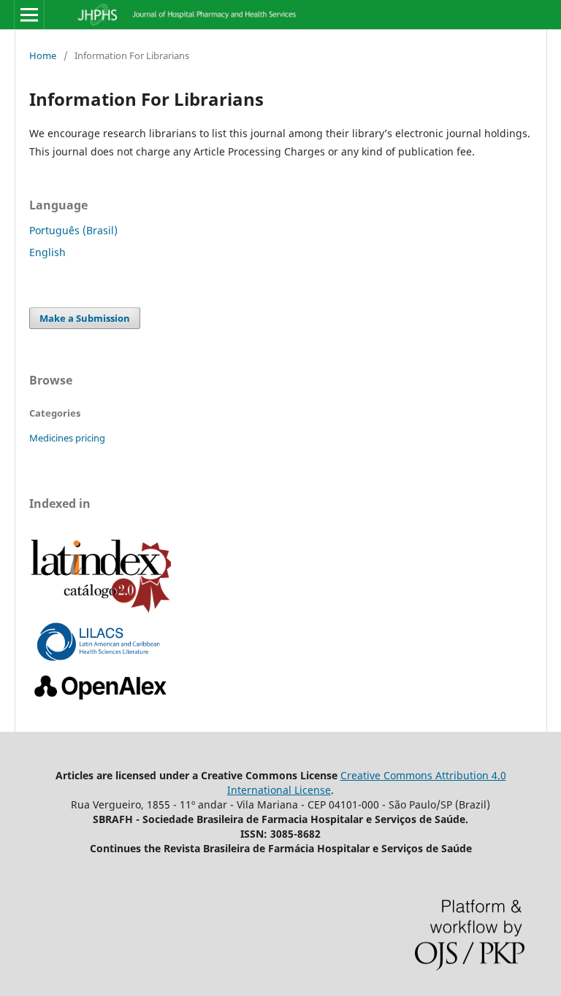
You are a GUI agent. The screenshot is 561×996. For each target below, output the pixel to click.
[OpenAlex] (101, 700)
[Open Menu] (29, 14)
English (47, 252)
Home (42, 55)
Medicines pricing (67, 437)
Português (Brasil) (73, 230)
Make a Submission (84, 318)
